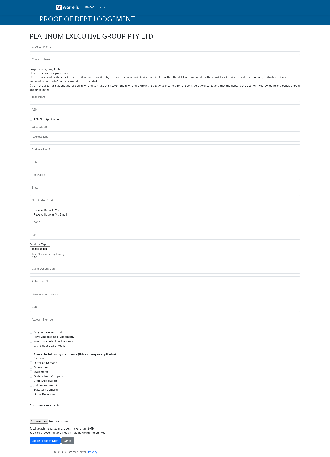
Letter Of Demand (45, 363)
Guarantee (41, 367)
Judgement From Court (49, 385)
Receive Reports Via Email (50, 214)
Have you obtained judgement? (54, 337)
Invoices (39, 358)
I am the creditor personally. (50, 73)
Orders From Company (49, 376)
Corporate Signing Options (47, 69)
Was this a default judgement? (53, 341)
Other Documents (45, 394)
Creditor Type (38, 244)
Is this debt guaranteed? (49, 346)
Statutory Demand (46, 390)
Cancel (68, 441)
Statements (41, 372)
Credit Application (45, 381)
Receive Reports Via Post (50, 210)
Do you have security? (48, 332)
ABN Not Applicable (46, 119)
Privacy (92, 452)
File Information (95, 7)
